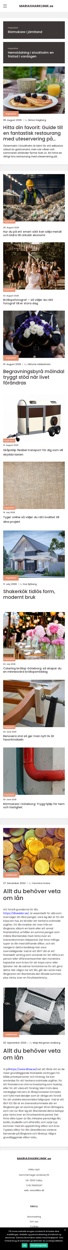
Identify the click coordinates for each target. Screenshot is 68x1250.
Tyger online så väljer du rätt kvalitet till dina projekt (31, 519)
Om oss (34, 1221)
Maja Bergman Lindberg (46, 1043)
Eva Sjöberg (30, 584)
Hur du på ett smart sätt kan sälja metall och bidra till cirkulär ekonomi (32, 233)
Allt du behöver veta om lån (32, 894)
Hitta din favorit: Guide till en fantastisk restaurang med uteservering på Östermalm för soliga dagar (33, 133)
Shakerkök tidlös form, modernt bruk (29, 594)
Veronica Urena (41, 883)
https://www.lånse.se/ (23, 1069)
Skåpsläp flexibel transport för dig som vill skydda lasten (33, 452)
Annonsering (34, 1216)
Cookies (34, 1226)
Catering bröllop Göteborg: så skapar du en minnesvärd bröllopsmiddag (32, 670)
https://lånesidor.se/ (16, 913)
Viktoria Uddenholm (39, 364)
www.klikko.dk (37, 1190)
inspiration (13, 27)
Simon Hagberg (37, 120)
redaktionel (11, 875)
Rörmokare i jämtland (25, 32)
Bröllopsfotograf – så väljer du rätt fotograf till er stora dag (28, 301)
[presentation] (61, 558)
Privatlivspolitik (38, 1245)
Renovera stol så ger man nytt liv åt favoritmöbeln (28, 737)
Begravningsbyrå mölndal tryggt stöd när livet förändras (33, 377)
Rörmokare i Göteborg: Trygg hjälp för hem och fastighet (34, 805)
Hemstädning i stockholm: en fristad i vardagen (31, 54)
